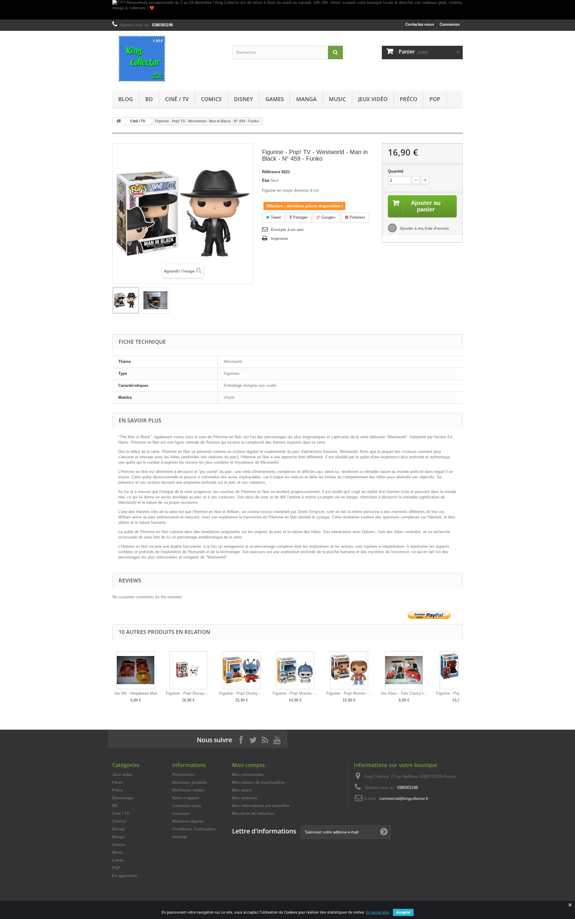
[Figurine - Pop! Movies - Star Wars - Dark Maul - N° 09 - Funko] (459, 670)
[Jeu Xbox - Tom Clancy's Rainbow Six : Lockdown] (404, 670)
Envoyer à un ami (287, 229)
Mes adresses (244, 798)
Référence (271, 172)
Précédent (113, 672)
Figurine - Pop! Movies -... (295, 693)
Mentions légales (188, 821)
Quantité (395, 171)
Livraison (181, 813)
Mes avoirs (242, 790)
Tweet (275, 217)
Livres (118, 860)
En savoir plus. (378, 912)
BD (149, 99)
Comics (211, 99)
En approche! (124, 876)
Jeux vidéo (373, 99)
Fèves (117, 782)
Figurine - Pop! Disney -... (188, 693)
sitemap (179, 837)
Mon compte (248, 765)
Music (337, 99)
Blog (125, 99)
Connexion (450, 24)
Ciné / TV (177, 99)
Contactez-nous (419, 24)
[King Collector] (167, 59)
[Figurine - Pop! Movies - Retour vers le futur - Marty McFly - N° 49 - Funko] (349, 670)
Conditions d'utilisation (194, 829)
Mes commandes (248, 774)
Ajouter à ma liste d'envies (424, 228)
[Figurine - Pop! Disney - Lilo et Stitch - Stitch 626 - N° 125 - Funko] (241, 670)
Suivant (461, 672)
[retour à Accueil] (118, 121)
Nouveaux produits (189, 782)
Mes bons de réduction (253, 813)
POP (434, 99)
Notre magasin (185, 798)
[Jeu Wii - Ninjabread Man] (135, 670)
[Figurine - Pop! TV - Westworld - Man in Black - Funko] (126, 300)
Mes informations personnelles (261, 806)
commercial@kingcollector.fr (403, 798)
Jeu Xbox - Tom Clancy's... (403, 693)
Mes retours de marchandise (258, 782)
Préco (408, 99)
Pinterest (356, 217)
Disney (243, 99)
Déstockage (123, 798)
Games (274, 99)
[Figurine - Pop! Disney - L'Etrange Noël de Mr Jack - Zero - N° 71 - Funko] (188, 670)
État (265, 180)
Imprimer (279, 238)
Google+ (328, 217)
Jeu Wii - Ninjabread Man (135, 693)
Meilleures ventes (188, 790)
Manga (306, 99)
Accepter (403, 912)
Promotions (183, 774)
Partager (300, 217)
